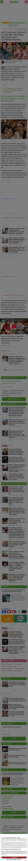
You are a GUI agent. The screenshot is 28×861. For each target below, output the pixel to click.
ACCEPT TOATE (14, 857)
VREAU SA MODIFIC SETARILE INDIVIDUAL (14, 859)
